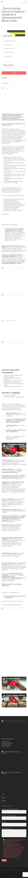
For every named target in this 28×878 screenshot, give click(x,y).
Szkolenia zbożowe (20, 35)
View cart (14, 73)
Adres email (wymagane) (9, 815)
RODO (4, 797)
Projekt (4, 800)
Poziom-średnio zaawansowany (17, 33)
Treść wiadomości (7, 828)
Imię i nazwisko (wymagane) (10, 809)
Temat (3, 822)
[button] (26, 2)
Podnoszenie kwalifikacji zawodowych (16, 31)
